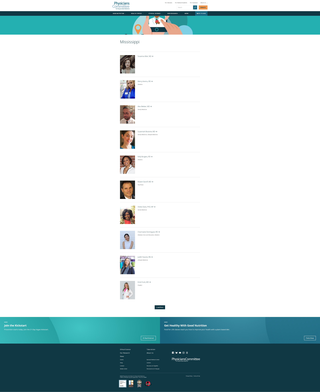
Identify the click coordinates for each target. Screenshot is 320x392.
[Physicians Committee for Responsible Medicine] (121, 6)
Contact (122, 366)
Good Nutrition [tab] (118, 13)
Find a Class (310, 338)
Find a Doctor (160, 25)
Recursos (152, 366)
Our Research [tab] (172, 13)
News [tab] (186, 13)
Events (122, 359)
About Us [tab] (203, 3)
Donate (203, 7)
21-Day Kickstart (148, 338)
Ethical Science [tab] (154, 13)
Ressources (153, 369)
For (181, 3)
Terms (197, 376)
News (122, 356)
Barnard (153, 359)
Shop (121, 362)
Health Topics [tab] (136, 13)
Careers (149, 362)
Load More (159, 307)
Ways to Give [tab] (201, 13)
